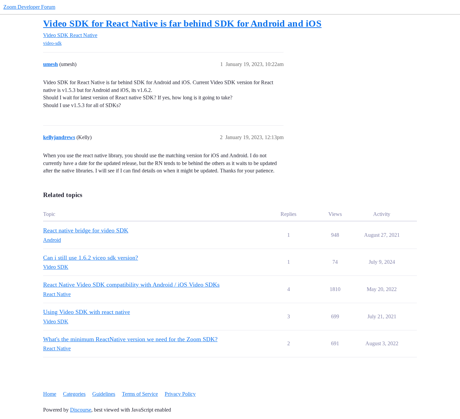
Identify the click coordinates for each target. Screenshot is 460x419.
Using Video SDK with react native (86, 312)
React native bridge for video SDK (85, 230)
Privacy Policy (180, 394)
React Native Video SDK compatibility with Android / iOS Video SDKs (131, 284)
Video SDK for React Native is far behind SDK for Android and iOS (182, 23)
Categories (74, 394)
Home (49, 394)
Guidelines (103, 394)
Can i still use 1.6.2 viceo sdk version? (90, 257)
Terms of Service (140, 394)
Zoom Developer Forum (29, 7)
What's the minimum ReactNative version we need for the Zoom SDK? (130, 339)
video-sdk (52, 43)
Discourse (80, 410)
